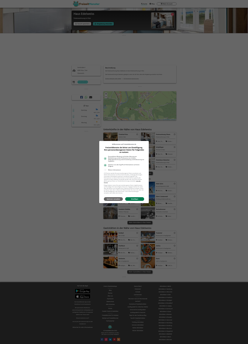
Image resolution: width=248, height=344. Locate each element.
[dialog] (124, 172)
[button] (124, 170)
